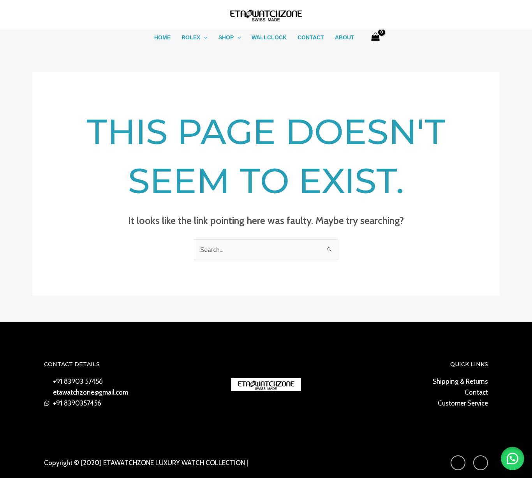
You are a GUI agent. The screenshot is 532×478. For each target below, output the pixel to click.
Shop (226, 37)
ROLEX (190, 37)
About (344, 37)
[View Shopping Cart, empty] (375, 37)
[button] (203, 37)
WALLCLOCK (269, 37)
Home (162, 37)
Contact (311, 37)
